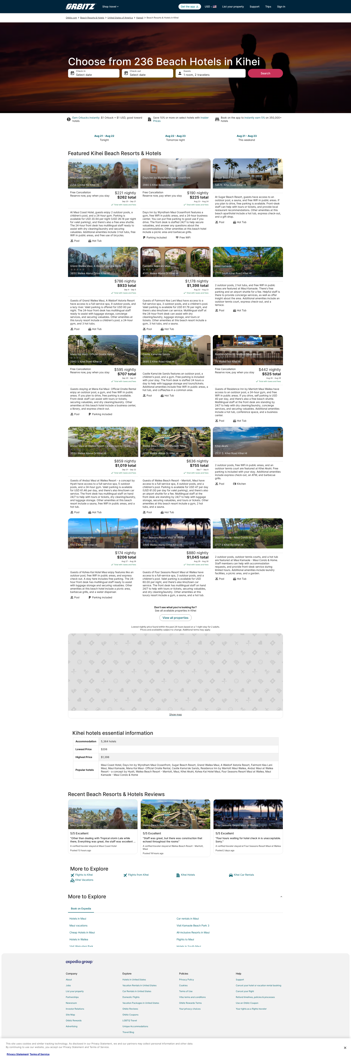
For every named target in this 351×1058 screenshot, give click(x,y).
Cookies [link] (183, 985)
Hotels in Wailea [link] (78, 939)
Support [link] (240, 979)
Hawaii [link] (139, 17)
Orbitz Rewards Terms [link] (190, 1003)
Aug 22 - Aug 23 (175, 135)
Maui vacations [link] (78, 925)
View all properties (175, 618)
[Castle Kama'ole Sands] (175, 380)
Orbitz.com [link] (71, 17)
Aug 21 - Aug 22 (104, 135)
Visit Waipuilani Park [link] (81, 946)
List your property (233, 6)
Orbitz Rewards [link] (74, 1020)
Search (265, 73)
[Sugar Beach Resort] (248, 201)
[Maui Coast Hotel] (103, 201)
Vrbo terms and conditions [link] (192, 997)
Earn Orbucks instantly (85, 117)
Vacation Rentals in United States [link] (139, 985)
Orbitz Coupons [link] (130, 1014)
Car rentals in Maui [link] (188, 918)
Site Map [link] (70, 1014)
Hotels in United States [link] (134, 979)
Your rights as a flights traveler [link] (251, 1008)
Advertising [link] (71, 1026)
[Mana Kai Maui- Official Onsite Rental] (103, 380)
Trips (268, 6)
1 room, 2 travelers (197, 75)
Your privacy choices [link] (190, 1008)
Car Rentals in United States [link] (136, 991)
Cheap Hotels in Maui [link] (82, 932)
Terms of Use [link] (186, 991)
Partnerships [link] (72, 997)
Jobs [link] (68, 985)
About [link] (69, 979)
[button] (175, 896)
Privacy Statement (18, 1054)
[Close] (345, 1048)
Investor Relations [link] (75, 1008)
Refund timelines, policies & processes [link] (255, 997)
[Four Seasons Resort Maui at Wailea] (175, 559)
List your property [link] (75, 991)
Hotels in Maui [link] (77, 918)
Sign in (281, 6)
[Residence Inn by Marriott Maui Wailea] (248, 380)
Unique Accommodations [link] (135, 1026)
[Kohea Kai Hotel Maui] (103, 559)
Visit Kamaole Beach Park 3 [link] (193, 925)
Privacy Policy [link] (186, 979)
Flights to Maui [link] (185, 939)
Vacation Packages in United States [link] (140, 1003)
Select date (84, 75)
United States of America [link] (120, 17)
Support (254, 6)
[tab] (81, 909)
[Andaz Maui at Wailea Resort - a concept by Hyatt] (103, 471)
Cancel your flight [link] (245, 991)
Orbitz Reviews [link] (130, 1008)
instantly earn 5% (254, 117)
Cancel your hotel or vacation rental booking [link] (258, 985)
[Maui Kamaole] (248, 290)
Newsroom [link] (71, 1003)
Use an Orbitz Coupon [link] (247, 1003)
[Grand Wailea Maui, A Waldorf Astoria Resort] (103, 290)
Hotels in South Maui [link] (189, 946)
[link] (96, 875)
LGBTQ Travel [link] (129, 1020)
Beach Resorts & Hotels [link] (92, 17)
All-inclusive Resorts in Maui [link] (193, 932)
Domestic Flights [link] (130, 997)
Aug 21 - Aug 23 (247, 135)
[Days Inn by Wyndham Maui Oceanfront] (175, 201)
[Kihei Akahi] (248, 471)
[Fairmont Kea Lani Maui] (175, 290)
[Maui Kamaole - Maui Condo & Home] (248, 559)
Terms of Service (40, 1054)
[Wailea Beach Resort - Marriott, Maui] (175, 471)
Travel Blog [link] (128, 1032)
